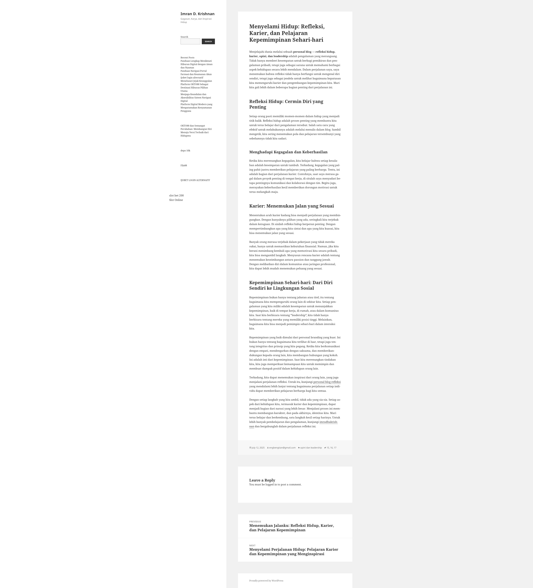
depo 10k (185, 150)
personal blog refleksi (327, 382)
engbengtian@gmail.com (282, 447)
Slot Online (176, 200)
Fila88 (184, 165)
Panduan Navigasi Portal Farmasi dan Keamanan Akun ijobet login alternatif (196, 74)
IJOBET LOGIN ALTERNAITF (195, 180)
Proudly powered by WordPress (266, 580)
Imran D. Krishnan (198, 13)
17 (335, 447)
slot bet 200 (176, 195)
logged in (271, 484)
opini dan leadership (311, 447)
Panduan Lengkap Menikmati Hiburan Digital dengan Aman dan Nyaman (197, 64)
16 (331, 447)
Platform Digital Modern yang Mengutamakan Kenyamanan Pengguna (196, 107)
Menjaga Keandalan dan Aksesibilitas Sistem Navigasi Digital (196, 97)
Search (184, 36)
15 (328, 447)
